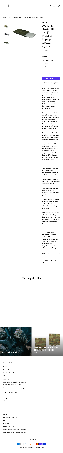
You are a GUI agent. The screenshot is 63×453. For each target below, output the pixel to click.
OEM (4, 376)
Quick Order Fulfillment (10, 373)
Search (5, 414)
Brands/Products (8, 370)
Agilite (16, 17)
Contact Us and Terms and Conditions (14, 429)
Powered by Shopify (40, 447)
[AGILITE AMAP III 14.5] (4, 314)
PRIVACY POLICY (8, 426)
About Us (6, 379)
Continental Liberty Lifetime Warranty (14, 382)
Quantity (46, 64)
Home (4, 17)
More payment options (51, 83)
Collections (10, 17)
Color (44, 56)
